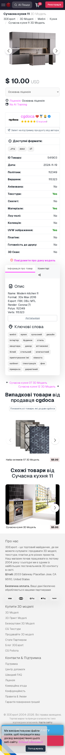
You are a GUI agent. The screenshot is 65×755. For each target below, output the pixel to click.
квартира (15, 346)
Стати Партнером (15, 640)
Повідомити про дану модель (34, 260)
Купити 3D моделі (19, 606)
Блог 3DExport (14, 645)
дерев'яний (31, 369)
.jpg (12, 148)
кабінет (14, 363)
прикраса (15, 369)
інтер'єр (14, 340)
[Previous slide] (8, 50)
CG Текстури (13, 629)
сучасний (36, 334)
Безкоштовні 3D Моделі (19, 623)
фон (42, 363)
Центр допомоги (15, 669)
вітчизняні (42, 346)
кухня (24, 334)
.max (22, 148)
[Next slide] (56, 50)
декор (28, 346)
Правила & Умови (15, 696)
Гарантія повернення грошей (22, 702)
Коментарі (43, 268)
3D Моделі (11, 612)
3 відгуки (41, 121)
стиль (40, 340)
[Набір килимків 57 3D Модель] (33, 437)
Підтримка (11, 664)
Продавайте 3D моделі (19, 634)
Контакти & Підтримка (23, 658)
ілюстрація (29, 363)
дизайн (50, 334)
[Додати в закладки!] (55, 452)
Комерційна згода (16, 685)
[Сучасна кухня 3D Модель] (33, 504)
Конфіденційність (15, 691)
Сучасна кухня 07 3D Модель (28, 383)
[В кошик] (48, 452)
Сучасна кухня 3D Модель (21, 527)
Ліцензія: (15, 100)
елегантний (42, 351)
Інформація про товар (20, 268)
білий (13, 351)
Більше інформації (31, 742)
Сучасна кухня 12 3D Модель (37, 386)
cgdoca (27, 116)
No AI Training (18, 104)
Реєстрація (54, 4)
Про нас (11, 541)
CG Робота (11, 650)
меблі (13, 334)
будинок (27, 340)
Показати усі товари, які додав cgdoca (32, 408)
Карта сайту (45, 722)
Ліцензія (10, 680)
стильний (25, 351)
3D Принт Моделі (16, 618)
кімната (38, 357)
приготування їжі (19, 357)
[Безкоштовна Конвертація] (31, 149)
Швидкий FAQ (13, 675)
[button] (55, 440)
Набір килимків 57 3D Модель (22, 459)
